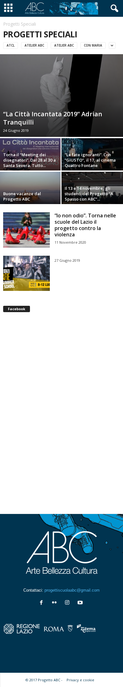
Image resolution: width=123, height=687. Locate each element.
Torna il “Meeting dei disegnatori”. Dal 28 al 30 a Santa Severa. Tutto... (29, 160)
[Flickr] (55, 603)
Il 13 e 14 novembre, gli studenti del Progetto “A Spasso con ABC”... (89, 193)
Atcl (11, 45)
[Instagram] (68, 603)
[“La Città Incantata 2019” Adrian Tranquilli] (61, 95)
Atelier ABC (34, 45)
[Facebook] (42, 603)
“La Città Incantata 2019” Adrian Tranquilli (52, 118)
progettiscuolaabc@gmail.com (72, 590)
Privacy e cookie (80, 679)
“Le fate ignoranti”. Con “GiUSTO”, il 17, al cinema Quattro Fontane (90, 160)
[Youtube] (81, 603)
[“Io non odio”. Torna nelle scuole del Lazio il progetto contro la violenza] (26, 229)
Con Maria (93, 45)
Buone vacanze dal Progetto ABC (22, 196)
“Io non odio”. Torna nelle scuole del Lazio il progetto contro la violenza (85, 225)
